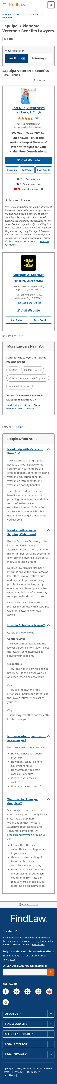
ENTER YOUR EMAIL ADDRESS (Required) (25, 965)
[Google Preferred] (6, 1002)
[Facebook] (6, 991)
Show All (6, 426)
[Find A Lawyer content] (51, 1023)
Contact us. (38, 944)
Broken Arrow (14, 408)
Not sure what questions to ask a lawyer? (26, 738)
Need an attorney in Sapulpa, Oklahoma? (21, 532)
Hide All (20, 426)
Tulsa (37, 405)
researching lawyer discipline (24, 835)
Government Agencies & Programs (27, 378)
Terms (6, 1071)
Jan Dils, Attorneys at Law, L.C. (29, 109)
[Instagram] (38, 991)
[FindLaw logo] (18, 5)
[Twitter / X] (27, 991)
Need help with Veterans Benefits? (25, 451)
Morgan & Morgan (28, 274)
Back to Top (30, 904)
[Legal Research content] (51, 1044)
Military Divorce (32, 369)
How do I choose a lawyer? (26, 625)
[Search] (51, 4)
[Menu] (4, 5)
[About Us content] (51, 1013)
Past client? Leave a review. (28, 280)
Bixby (27, 405)
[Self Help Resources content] (51, 1034)
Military (13, 369)
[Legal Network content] (51, 1054)
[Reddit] (49, 991)
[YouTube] (16, 991)
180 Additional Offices (29, 302)
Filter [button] (10, 38)
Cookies (9, 1075)
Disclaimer (33, 1071)
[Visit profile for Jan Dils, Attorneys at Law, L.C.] (28, 96)
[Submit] (50, 972)
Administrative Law (19, 386)
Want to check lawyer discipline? (22, 801)
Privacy (18, 1071)
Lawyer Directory (10, 14)
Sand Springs (13, 405)
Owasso (29, 408)
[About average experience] (42, 189)
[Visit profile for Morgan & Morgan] (28, 263)
